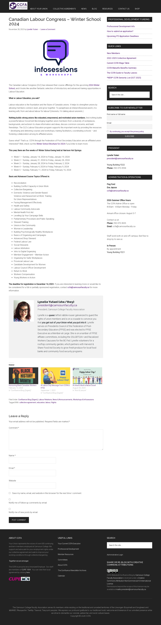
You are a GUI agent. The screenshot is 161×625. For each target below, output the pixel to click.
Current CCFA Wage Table (118, 63)
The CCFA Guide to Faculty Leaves (122, 73)
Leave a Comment (48, 29)
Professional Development (68, 549)
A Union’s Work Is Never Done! (84, 385)
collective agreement (27, 402)
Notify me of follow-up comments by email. (28, 503)
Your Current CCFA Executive (69, 544)
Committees (63, 560)
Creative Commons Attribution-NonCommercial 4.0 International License (129, 581)
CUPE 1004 (26, 570)
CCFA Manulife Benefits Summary (121, 68)
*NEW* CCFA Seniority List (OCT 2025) (124, 78)
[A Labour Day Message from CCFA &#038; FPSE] (55, 375)
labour (48, 402)
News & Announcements (62, 400)
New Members (113, 53)
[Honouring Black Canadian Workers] (23, 375)
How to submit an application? (120, 31)
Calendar (61, 576)
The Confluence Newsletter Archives (72, 570)
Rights (53, 402)
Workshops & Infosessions (83, 400)
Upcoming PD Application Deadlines (123, 36)
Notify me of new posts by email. (23, 512)
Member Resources (65, 554)
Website (12, 480)
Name (12, 455)
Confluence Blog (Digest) (28, 400)
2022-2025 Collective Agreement (121, 58)
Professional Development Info (121, 26)
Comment (14, 428)
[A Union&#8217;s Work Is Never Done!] (87, 375)
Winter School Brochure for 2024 (50, 144)
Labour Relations (45, 400)
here (28, 572)
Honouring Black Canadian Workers (22, 385)
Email (12, 468)
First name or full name (116, 114)
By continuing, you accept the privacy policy (127, 131)
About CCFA (62, 565)
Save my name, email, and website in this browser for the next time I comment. (47, 493)
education (41, 402)
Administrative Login (115, 555)
